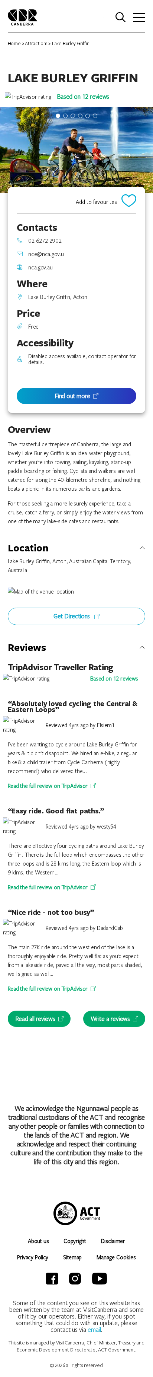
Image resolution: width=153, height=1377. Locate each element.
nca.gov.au (40, 267)
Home (14, 43)
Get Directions (72, 616)
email (94, 1329)
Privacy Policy (32, 1257)
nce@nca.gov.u (46, 254)
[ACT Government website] (76, 1213)
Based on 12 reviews (83, 96)
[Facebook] (52, 1278)
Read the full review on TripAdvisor (48, 785)
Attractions (36, 43)
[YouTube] (99, 1278)
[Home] (23, 16)
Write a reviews (110, 1018)
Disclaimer (113, 1241)
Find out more (72, 396)
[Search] (120, 17)
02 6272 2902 (44, 240)
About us (38, 1241)
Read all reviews (35, 1018)
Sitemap (72, 1257)
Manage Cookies (116, 1257)
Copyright (75, 1241)
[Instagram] (75, 1278)
